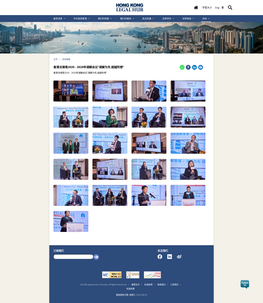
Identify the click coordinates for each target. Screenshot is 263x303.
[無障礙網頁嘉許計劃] (132, 271)
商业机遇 (146, 18)
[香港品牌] (152, 271)
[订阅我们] (244, 284)
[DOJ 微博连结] (181, 255)
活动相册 (66, 59)
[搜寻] (230, 5)
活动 (204, 18)
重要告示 (135, 284)
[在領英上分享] (194, 67)
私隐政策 (148, 284)
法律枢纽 (186, 18)
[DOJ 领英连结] (172, 255)
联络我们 (161, 284)
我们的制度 (103, 18)
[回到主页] (130, 7)
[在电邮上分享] (200, 67)
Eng (217, 7)
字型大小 (207, 7)
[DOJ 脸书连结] (162, 255)
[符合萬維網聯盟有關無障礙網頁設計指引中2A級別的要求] (112, 271)
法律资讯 (166, 18)
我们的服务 (125, 18)
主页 (55, 59)
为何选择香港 (80, 18)
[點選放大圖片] (70, 91)
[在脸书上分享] (188, 67)
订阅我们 (174, 284)
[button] (96, 257)
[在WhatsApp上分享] (182, 67)
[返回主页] (196, 6)
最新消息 (57, 18)
